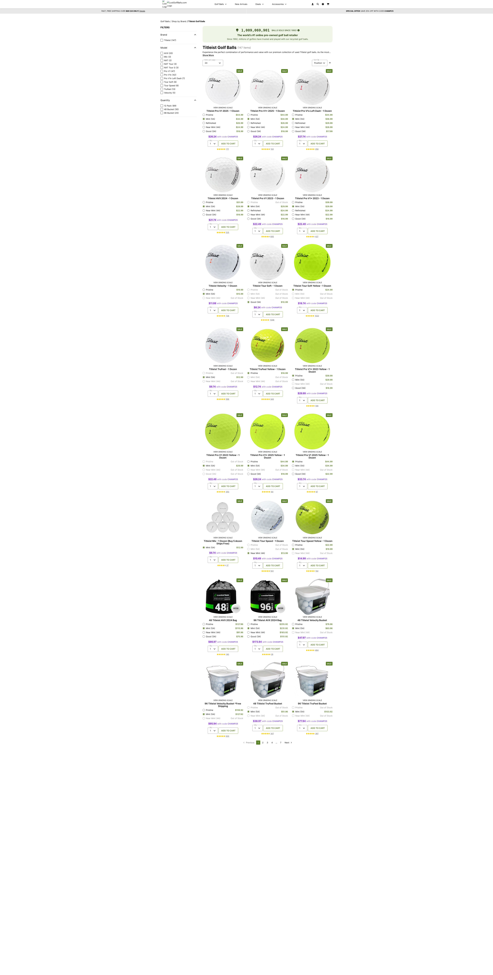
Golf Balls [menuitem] (219, 4)
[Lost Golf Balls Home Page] (176, 4)
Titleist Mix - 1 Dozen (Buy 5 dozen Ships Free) (223, 542)
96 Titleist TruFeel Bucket (312, 703)
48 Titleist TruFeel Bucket (267, 703)
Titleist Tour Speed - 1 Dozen (268, 541)
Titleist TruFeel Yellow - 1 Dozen (268, 369)
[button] (178, 34)
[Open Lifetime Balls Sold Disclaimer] (298, 30)
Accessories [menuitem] (278, 4)
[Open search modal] (317, 4)
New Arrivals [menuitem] (241, 4)
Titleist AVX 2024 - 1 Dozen (223, 198)
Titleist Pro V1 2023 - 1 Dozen (267, 198)
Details (142, 11)
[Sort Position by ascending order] (330, 62)
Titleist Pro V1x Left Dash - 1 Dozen (312, 111)
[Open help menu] (322, 4)
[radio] (223, 114)
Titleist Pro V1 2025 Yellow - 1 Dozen (312, 456)
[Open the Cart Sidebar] (328, 4)
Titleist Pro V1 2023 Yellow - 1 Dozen (223, 456)
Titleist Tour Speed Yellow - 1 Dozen (312, 541)
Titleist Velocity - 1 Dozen (223, 286)
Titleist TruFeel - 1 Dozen (223, 369)
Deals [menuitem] (258, 4)
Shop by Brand (179, 21)
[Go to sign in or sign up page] (312, 4)
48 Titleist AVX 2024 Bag (223, 620)
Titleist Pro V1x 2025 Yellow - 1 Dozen (267, 456)
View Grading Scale (223, 108)
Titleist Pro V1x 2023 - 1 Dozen (312, 198)
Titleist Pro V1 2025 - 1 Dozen (222, 111)
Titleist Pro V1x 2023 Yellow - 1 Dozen (312, 370)
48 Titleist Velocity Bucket (312, 620)
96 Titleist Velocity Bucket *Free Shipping (223, 704)
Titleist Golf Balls (196, 21)
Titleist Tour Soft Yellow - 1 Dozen (312, 286)
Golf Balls (165, 21)
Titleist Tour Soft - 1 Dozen (267, 286)
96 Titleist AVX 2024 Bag (268, 620)
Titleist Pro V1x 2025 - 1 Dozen (267, 111)
